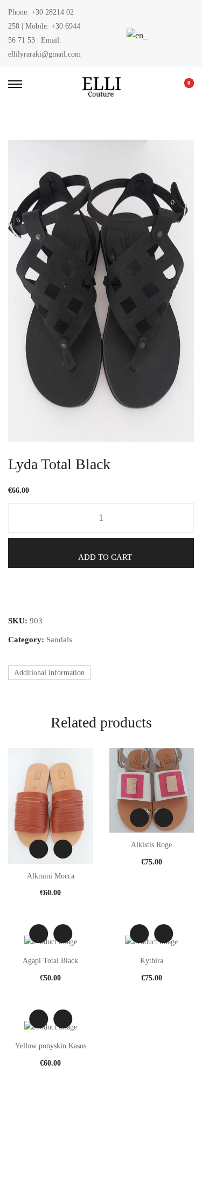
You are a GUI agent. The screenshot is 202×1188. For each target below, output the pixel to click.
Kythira (151, 961)
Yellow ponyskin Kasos (50, 1046)
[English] (136, 35)
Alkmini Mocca (50, 876)
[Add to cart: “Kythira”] (163, 933)
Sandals (59, 639)
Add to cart (105, 557)
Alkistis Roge (151, 845)
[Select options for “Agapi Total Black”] (62, 933)
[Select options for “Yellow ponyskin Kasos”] (62, 1019)
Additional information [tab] (49, 673)
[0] (181, 86)
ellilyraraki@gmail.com (44, 54)
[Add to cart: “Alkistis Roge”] (163, 817)
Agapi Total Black (50, 961)
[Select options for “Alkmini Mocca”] (62, 849)
